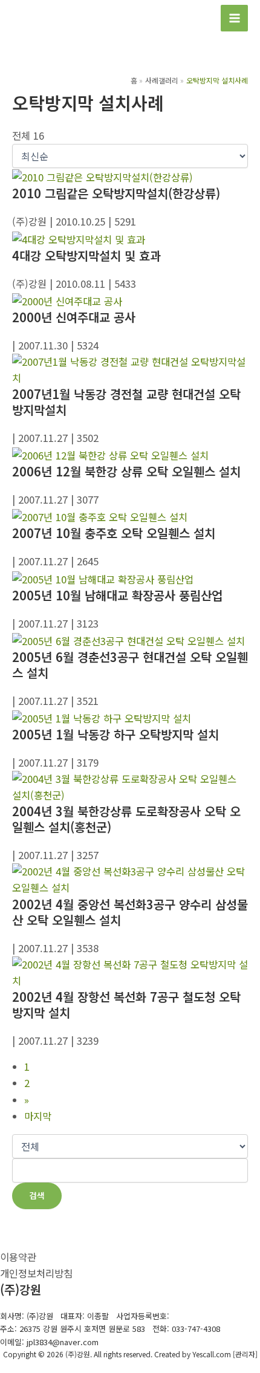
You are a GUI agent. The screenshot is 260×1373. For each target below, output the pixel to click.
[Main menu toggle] (234, 18)
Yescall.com (211, 1354)
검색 (37, 1195)
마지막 (37, 1116)
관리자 (245, 1354)
